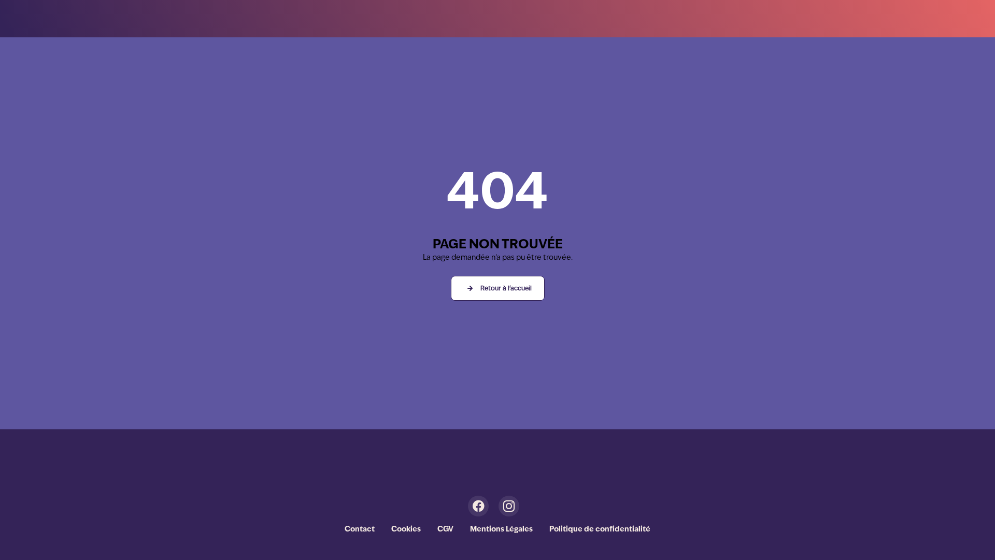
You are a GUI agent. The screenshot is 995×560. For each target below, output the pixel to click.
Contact (360, 529)
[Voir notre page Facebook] (482, 506)
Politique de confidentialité (599, 529)
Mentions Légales (501, 529)
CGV (445, 529)
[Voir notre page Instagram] (513, 506)
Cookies (406, 529)
